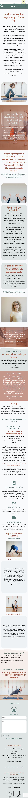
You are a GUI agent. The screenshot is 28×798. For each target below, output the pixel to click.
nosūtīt (5, 736)
